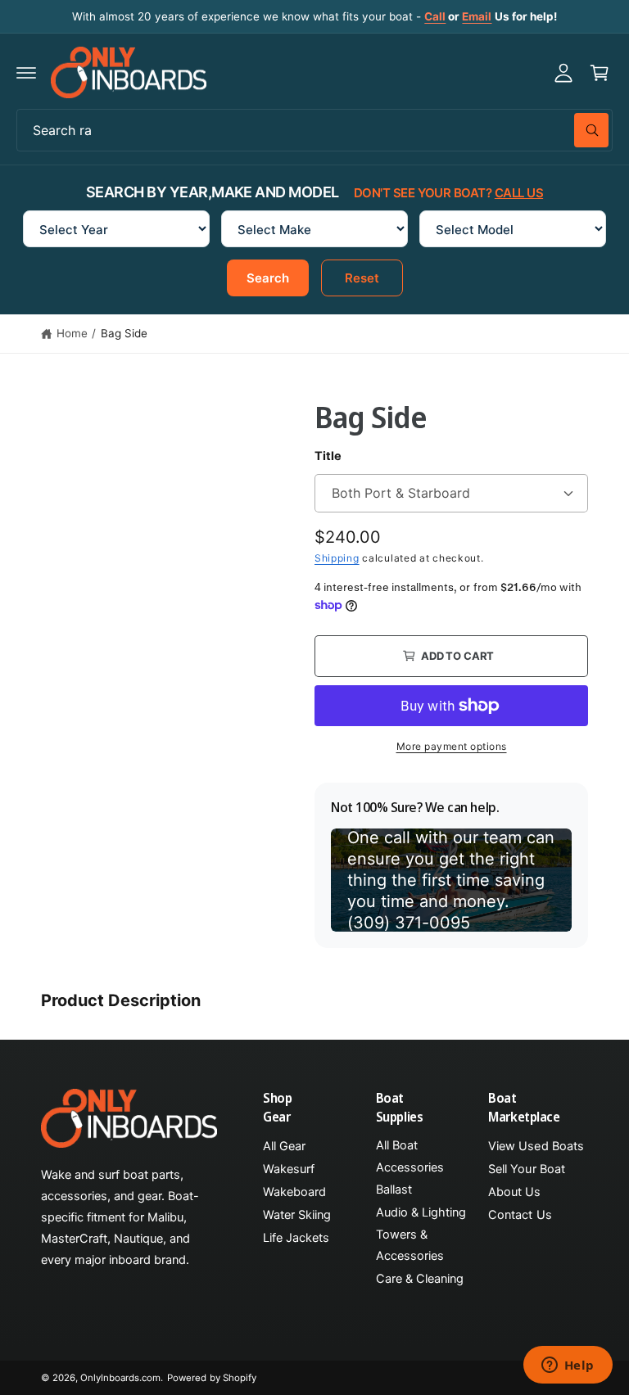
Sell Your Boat (526, 1169)
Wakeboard (294, 1192)
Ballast (394, 1189)
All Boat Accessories (410, 1156)
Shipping (337, 558)
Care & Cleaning (420, 1278)
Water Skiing (297, 1215)
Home (72, 333)
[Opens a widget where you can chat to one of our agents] (568, 1366)
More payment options (451, 746)
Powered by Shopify (211, 1378)
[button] (26, 73)
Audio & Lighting (421, 1212)
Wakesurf (288, 1169)
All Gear (284, 1146)
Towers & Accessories (410, 1245)
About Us (514, 1192)
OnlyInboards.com (120, 1378)
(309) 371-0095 (408, 922)
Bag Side (124, 333)
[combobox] (314, 130)
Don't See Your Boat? (448, 193)
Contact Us (519, 1215)
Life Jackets (296, 1237)
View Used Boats (535, 1146)
